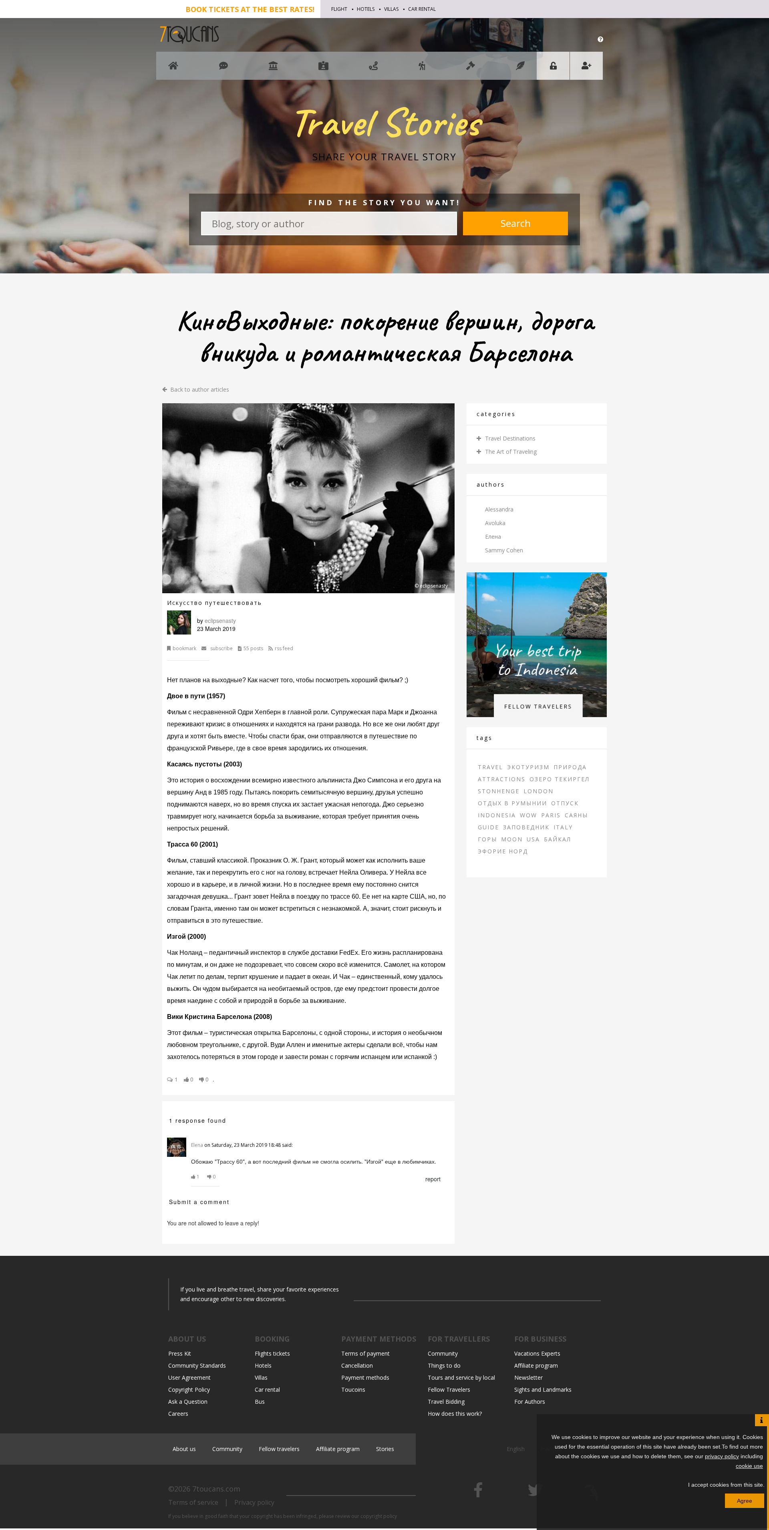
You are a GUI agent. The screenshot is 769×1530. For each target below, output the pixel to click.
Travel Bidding (446, 1401)
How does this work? (455, 1413)
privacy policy (722, 1456)
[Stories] (520, 69)
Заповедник (526, 827)
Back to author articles (199, 389)
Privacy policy (254, 1502)
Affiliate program (536, 1365)
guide (488, 827)
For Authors (529, 1401)
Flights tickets (272, 1353)
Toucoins (353, 1389)
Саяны (576, 815)
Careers (178, 1413)
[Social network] (223, 69)
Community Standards (197, 1365)
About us (184, 1449)
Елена (493, 536)
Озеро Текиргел (559, 779)
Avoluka (495, 523)
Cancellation (357, 1365)
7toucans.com (216, 1489)
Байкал (557, 839)
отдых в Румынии (512, 803)
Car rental (422, 9)
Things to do (444, 1365)
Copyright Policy (189, 1389)
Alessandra (499, 509)
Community (443, 1353)
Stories (385, 1449)
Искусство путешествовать (214, 602)
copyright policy (378, 1516)
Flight (339, 9)
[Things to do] (273, 69)
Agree (744, 1501)
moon (512, 839)
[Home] (173, 69)
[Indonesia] (537, 644)
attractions (501, 779)
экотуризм (528, 767)
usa (533, 839)
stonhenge (498, 791)
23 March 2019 (216, 629)
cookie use (749, 1466)
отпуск (565, 803)
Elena (197, 1145)
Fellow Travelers (449, 1389)
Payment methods (365, 1377)
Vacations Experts (537, 1353)
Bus (260, 1401)
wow (528, 815)
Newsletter (528, 1377)
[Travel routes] (373, 69)
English (516, 1449)
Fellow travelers (279, 1449)
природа (570, 767)
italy (563, 827)
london (538, 791)
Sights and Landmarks (543, 1389)
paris (551, 815)
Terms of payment (365, 1353)
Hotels (365, 9)
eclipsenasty (220, 620)
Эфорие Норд (503, 851)
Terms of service (193, 1502)
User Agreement (189, 1377)
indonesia (497, 815)
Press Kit (179, 1353)
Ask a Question (187, 1401)
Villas (391, 9)
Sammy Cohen (504, 550)
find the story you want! (384, 202)
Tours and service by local (461, 1377)
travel (490, 767)
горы (487, 839)
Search (516, 223)
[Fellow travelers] (422, 69)
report (433, 1179)
